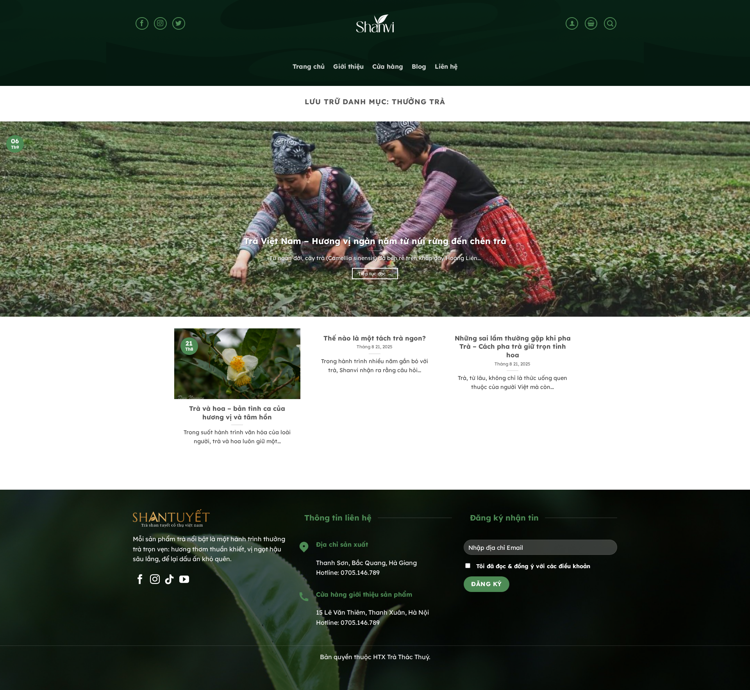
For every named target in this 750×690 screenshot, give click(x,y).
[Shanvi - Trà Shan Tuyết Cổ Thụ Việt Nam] (375, 23)
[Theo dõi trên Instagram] (160, 23)
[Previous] (25, 219)
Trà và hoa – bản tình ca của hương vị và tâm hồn (237, 412)
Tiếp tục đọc (375, 273)
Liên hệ (446, 66)
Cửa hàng (387, 66)
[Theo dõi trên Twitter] (178, 23)
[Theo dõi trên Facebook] (142, 23)
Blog (419, 66)
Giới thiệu (348, 66)
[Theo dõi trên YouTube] (184, 579)
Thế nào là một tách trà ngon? (374, 338)
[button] (572, 23)
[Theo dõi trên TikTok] (169, 579)
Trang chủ (309, 66)
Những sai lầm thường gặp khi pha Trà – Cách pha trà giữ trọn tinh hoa (513, 346)
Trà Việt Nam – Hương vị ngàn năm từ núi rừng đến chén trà (375, 240)
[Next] (725, 219)
